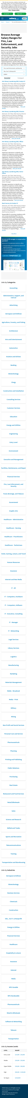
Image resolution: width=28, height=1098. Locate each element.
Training (13, 854)
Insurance (13, 571)
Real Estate (13, 785)
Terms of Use (5, 1091)
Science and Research (13, 819)
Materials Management (13, 682)
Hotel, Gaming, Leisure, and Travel (13, 554)
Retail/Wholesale (13, 802)
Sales (13, 811)
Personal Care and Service (13, 734)
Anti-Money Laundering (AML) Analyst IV (13, 81)
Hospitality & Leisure (13, 953)
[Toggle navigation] (3, 18)
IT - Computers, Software (13, 605)
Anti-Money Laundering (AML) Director (13, 111)
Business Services (13, 893)
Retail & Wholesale (13, 1013)
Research (8, 22)
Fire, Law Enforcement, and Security (13, 485)
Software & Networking (13, 1021)
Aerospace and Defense (13, 314)
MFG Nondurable (13, 996)
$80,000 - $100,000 (20, 1072)
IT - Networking (13, 631)
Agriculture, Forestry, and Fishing (13, 322)
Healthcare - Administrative (13, 519)
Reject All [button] (19, 13)
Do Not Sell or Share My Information (10, 1092)
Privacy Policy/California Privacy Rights (10, 1089)
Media (13, 979)
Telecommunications (13, 845)
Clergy (13, 382)
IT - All (13, 588)
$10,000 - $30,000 (20, 1055)
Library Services (13, 648)
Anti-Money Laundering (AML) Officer (12, 141)
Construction (13, 910)
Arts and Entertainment (13, 339)
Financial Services (13, 477)
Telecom (13, 1030)
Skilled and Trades (13, 828)
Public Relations (13, 768)
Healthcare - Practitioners (13, 537)
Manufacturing (13, 665)
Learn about (6, 255)
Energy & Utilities (13, 927)
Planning (13, 751)
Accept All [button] (6, 13)
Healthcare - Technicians (13, 545)
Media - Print (13, 699)
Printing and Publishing (13, 759)
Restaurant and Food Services (13, 794)
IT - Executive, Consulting (13, 614)
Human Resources (13, 562)
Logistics (13, 657)
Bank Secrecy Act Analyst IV (10, 203)
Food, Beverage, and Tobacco (13, 494)
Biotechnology (13, 374)
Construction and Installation (13, 391)
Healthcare (13, 944)
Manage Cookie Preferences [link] (8, 1094)
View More (14, 233)
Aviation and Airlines (13, 357)
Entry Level (13, 442)
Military (13, 708)
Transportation (13, 1039)
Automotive (13, 348)
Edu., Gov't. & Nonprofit (13, 919)
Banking (13, 365)
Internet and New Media (13, 579)
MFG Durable (13, 987)
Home (2, 22)
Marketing (13, 674)
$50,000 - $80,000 (20, 1066)
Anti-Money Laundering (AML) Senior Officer (12, 172)
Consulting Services (13, 399)
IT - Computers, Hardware (13, 597)
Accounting (13, 288)
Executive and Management (13, 459)
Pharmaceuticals (13, 742)
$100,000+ (18, 1078)
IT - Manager (13, 622)
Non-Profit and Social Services (13, 725)
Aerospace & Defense (13, 876)
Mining (13, 717)
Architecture (13, 331)
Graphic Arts (13, 511)
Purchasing (13, 777)
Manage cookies (15, 10)
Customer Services (13, 408)
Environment (13, 451)
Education (13, 417)
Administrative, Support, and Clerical (13, 297)
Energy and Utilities (13, 425)
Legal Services (13, 639)
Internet (13, 970)
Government (13, 502)
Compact (21, 78)
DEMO (24, 18)
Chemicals (13, 901)
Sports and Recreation (13, 837)
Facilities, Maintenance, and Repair (13, 468)
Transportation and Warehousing (13, 862)
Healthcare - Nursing (13, 528)
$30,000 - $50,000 (20, 1060)
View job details (16, 138)
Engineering (13, 434)
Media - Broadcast (13, 691)
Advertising (13, 305)
